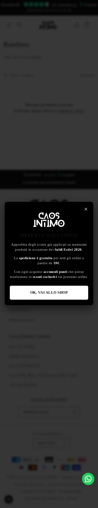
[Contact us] (88, 479)
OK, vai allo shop (49, 292)
